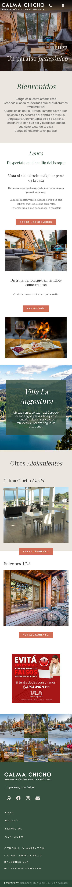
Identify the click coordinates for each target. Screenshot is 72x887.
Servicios (13, 828)
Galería (12, 820)
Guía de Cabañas (58, 883)
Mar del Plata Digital (33, 883)
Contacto (14, 836)
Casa (9, 812)
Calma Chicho (23, 480)
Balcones (16, 563)
